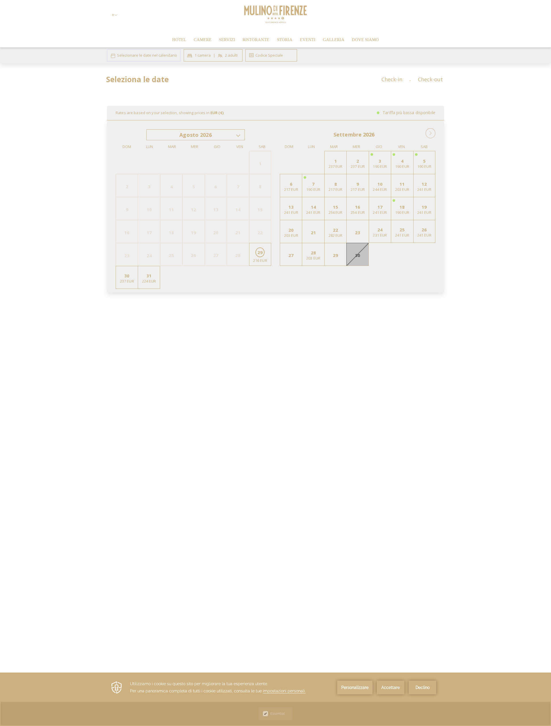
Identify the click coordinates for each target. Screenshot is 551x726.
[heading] (218, 82)
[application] (275, 699)
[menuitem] (179, 39)
